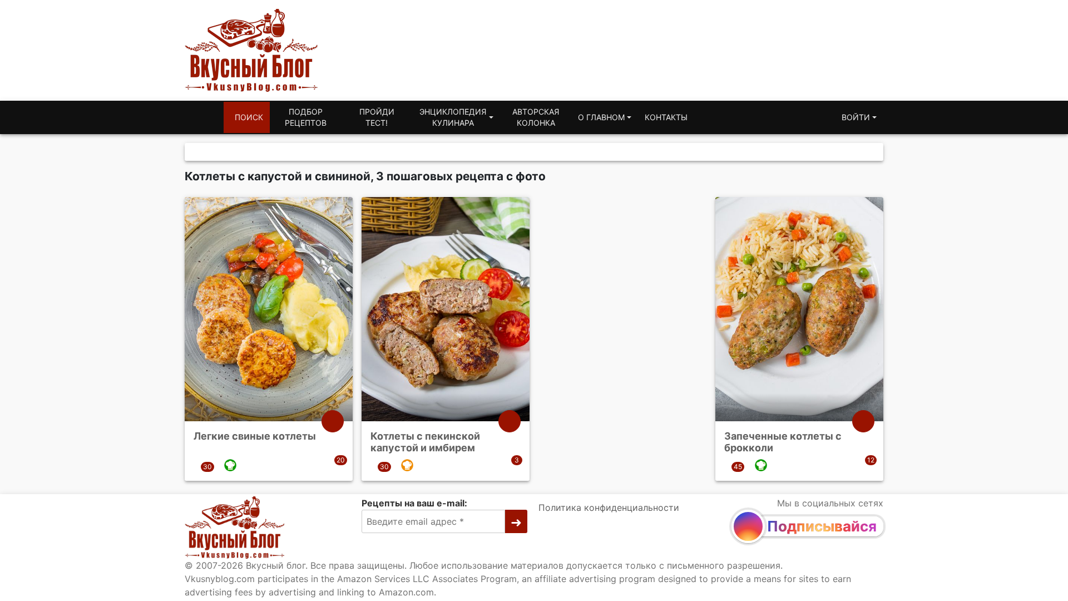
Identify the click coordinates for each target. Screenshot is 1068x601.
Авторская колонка (535, 117)
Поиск (249, 117)
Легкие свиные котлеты (255, 436)
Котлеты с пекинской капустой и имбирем (425, 442)
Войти (856, 117)
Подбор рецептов (306, 117)
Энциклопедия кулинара (452, 117)
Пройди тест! (376, 117)
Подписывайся (822, 526)
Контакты (666, 117)
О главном (601, 117)
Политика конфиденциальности (608, 507)
